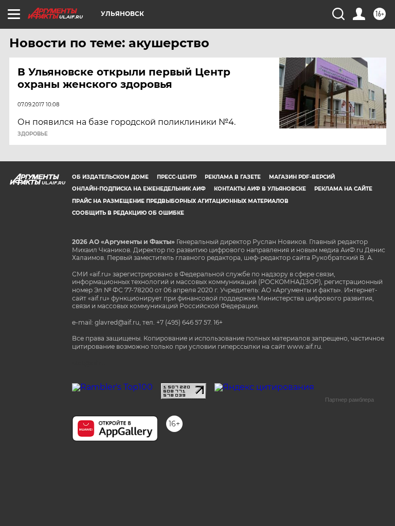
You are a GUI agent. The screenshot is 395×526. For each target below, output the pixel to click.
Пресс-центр (176, 177)
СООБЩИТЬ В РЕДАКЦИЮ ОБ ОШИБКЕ (128, 213)
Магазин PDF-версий (302, 177)
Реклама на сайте (343, 188)
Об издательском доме (110, 177)
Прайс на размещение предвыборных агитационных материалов (180, 201)
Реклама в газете (233, 177)
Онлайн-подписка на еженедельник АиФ (139, 188)
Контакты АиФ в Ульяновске (260, 188)
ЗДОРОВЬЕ (32, 134)
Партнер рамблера (349, 400)
